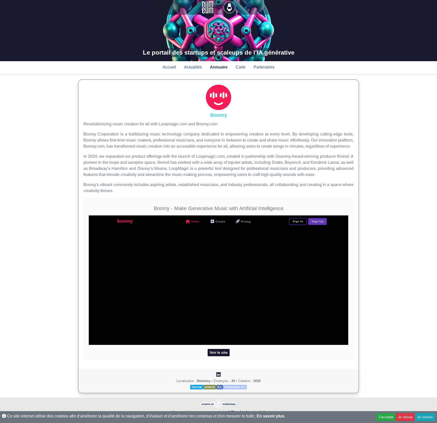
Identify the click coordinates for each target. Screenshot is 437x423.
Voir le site (219, 352)
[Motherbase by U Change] (229, 7)
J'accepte (386, 417)
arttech (210, 387)
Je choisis (425, 417)
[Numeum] (208, 7)
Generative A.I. (235, 387)
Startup (196, 387)
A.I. (219, 387)
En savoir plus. (271, 416)
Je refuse (405, 417)
